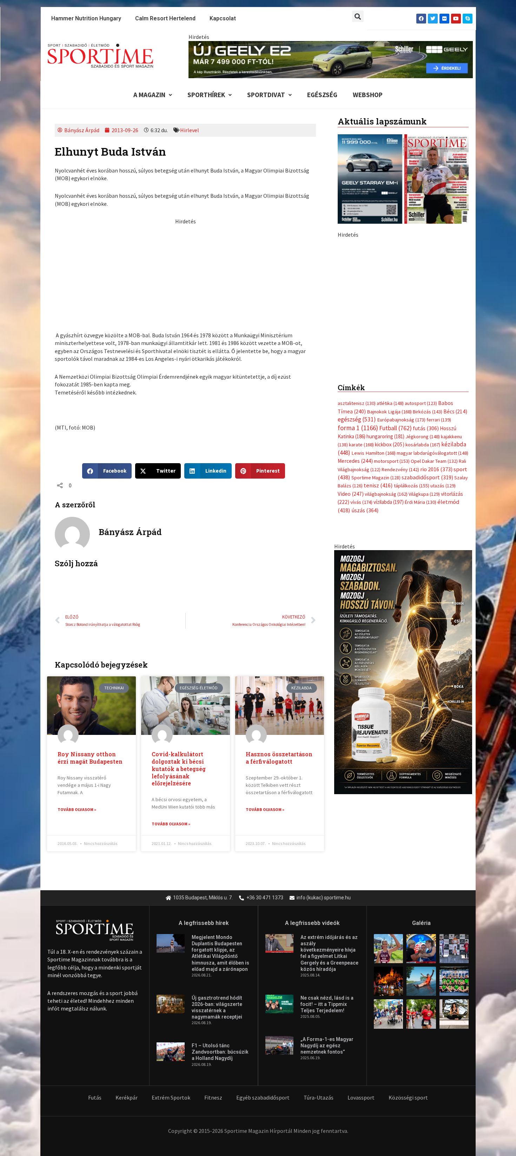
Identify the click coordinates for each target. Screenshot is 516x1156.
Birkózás (427, 533)
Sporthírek (206, 94)
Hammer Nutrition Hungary (86, 18)
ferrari (438, 541)
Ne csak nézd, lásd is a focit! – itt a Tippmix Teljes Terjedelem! (326, 1057)
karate (361, 566)
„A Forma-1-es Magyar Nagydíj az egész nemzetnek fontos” (326, 1099)
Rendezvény (400, 591)
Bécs (455, 532)
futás (426, 549)
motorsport (392, 583)
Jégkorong (422, 558)
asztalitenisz (357, 525)
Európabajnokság (401, 541)
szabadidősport (427, 598)
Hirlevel (189, 130)
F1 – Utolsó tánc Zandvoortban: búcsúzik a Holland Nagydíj (220, 1105)
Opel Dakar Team (434, 583)
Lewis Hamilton (373, 574)
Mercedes (355, 582)
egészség (357, 541)
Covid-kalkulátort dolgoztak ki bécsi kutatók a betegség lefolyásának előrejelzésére (179, 768)
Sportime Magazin (376, 599)
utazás (443, 607)
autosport (421, 525)
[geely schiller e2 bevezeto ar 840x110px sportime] (330, 58)
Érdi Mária (420, 624)
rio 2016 (436, 590)
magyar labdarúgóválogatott (432, 574)
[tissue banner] (403, 793)
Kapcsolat (223, 18)
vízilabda (388, 623)
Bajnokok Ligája (389, 533)
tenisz (378, 607)
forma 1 (358, 549)
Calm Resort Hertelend (165, 18)
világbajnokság (386, 616)
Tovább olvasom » (77, 809)
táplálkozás (411, 607)
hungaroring (385, 558)
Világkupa (424, 616)
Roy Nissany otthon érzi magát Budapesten (90, 757)
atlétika (390, 525)
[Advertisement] (185, 274)
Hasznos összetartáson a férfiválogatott (279, 757)
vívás (361, 623)
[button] (358, 16)
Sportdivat (266, 94)
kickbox (389, 566)
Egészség (322, 94)
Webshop (368, 94)
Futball (395, 549)
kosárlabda (422, 566)
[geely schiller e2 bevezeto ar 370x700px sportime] (403, 360)
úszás (364, 631)
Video (351, 615)
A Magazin (149, 94)
